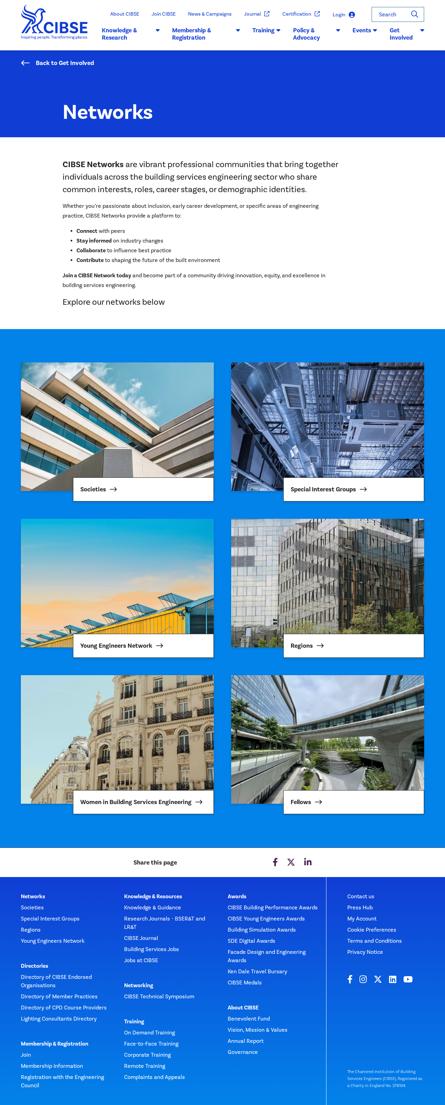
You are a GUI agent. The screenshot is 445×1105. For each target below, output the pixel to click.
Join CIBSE (164, 14)
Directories (34, 966)
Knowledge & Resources (153, 896)
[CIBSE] (55, 27)
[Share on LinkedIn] (308, 862)
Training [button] (263, 30)
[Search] (415, 14)
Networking (138, 985)
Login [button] (339, 14)
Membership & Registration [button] (191, 34)
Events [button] (362, 30)
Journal (252, 14)
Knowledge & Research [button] (119, 34)
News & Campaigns (210, 14)
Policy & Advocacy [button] (306, 34)
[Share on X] (291, 862)
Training (134, 1021)
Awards (237, 896)
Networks (33, 896)
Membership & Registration (54, 1043)
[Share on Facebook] (275, 862)
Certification (296, 14)
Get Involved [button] (401, 34)
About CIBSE (124, 14)
